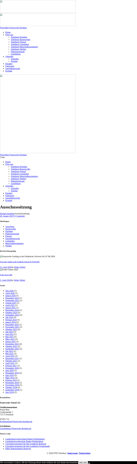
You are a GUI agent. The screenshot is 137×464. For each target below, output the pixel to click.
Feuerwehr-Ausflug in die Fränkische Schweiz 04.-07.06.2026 (19, 262)
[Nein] (89, 463)
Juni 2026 (9, 291)
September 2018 (12, 390)
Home (2, 213)
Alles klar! (83, 463)
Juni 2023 (9, 334)
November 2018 (12, 385)
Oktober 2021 (11, 361)
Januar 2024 (10, 322)
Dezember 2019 (12, 373)
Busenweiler (10, 229)
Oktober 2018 (11, 387)
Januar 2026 (10, 295)
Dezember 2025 (12, 298)
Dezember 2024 (12, 310)
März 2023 (10, 339)
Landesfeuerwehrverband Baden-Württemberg (25, 439)
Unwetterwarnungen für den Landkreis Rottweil (25, 444)
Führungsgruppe (12, 234)
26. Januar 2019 (7, 216)
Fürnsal (8, 236)
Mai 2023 (9, 337)
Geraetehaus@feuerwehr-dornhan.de (15, 428)
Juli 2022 (9, 351)
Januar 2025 (10, 308)
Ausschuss (9, 226)
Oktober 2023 (11, 329)
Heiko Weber (19, 267)
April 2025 (10, 305)
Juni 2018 (9, 392)
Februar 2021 (11, 366)
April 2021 (10, 363)
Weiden (8, 246)
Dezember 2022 (12, 344)
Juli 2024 (9, 317)
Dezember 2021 (12, 358)
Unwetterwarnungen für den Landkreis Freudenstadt (27, 446)
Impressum (73, 453)
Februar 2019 (11, 380)
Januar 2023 (10, 341)
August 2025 (10, 303)
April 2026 (10, 293)
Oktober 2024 (11, 312)
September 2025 (12, 300)
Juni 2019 (9, 375)
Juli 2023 (9, 332)
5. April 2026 (5, 280)
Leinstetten (9, 213)
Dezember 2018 (12, 382)
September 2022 (12, 349)
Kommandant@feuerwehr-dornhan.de (16, 421)
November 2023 (12, 327)
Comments (19, 216)
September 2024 (12, 315)
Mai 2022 (9, 353)
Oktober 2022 (11, 346)
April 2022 (10, 356)
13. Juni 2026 (6, 267)
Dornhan (9, 231)
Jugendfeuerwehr (12, 238)
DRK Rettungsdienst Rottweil (18, 448)
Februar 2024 (11, 320)
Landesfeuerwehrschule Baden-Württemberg (24, 441)
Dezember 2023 (12, 324)
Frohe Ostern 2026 (6, 275)
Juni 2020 (9, 370)
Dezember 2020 (12, 368)
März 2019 (10, 378)
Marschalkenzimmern (14, 243)
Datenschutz (84, 453)
